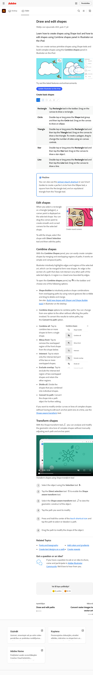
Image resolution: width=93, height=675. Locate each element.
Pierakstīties (85, 3)
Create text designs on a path (52, 549)
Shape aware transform (46, 413)
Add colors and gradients (78, 545)
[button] (76, 3)
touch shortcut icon (78, 518)
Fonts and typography (48, 545)
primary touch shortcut (68, 182)
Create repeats (73, 549)
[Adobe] (12, 3)
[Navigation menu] (3, 3)
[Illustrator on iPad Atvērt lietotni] (90, 11)
